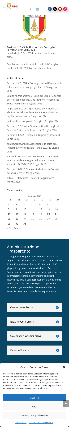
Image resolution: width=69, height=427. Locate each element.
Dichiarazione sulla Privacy (41, 422)
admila (13, 53)
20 (48, 214)
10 (24, 209)
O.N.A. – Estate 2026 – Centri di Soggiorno (29, 177)
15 (9, 214)
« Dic (9, 228)
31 (24, 223)
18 (32, 214)
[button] (64, 367)
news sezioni (42, 53)
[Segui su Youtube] (60, 9)
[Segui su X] (55, 9)
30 (17, 223)
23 (17, 218)
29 (9, 223)
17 (24, 214)
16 (17, 214)
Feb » (17, 228)
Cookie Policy (21, 422)
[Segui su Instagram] (65, 9)
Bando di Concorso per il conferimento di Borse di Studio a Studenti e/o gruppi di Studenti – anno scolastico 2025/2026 (33, 160)
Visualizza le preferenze (34, 415)
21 (56, 214)
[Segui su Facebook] (50, 9)
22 (9, 218)
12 (40, 209)
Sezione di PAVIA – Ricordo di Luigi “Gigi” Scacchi (32, 134)
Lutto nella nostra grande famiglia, (25, 121)
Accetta (34, 397)
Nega (35, 406)
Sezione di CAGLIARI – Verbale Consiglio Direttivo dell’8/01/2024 (31, 49)
